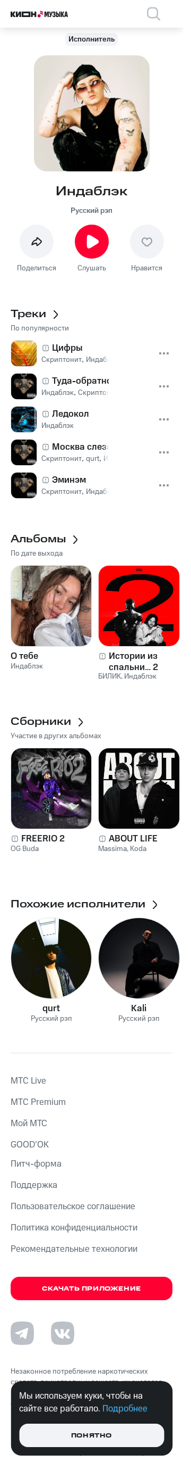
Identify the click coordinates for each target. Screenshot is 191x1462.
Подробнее (124, 1408)
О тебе (24, 656)
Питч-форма (36, 1164)
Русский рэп (91, 210)
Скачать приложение (91, 1288)
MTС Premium (38, 1102)
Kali (138, 1008)
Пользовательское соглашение (73, 1206)
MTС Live (28, 1081)
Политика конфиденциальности (74, 1227)
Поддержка (34, 1185)
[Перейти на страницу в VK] (62, 1333)
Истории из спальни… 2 (133, 661)
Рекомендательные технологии (74, 1249)
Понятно (91, 1435)
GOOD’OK (30, 1144)
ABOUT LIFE (133, 838)
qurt (51, 1008)
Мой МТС (29, 1123)
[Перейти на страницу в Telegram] (22, 1333)
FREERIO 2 (43, 838)
